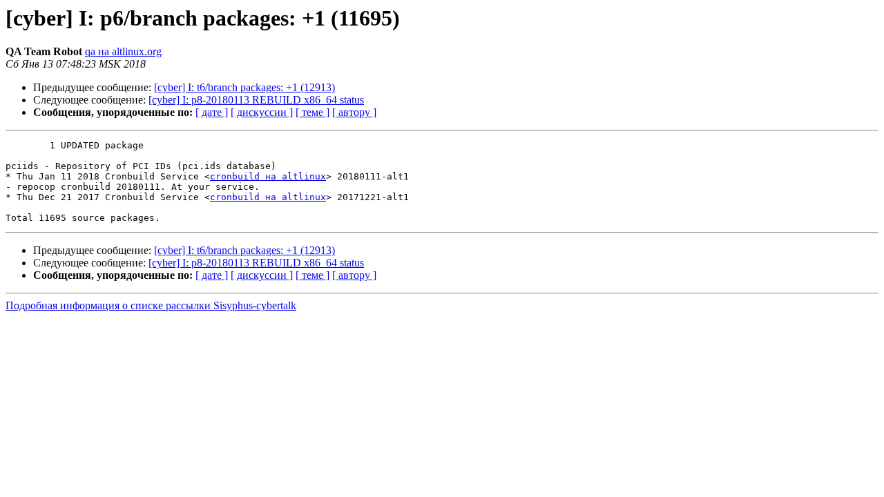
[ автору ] (354, 112)
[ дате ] (211, 112)
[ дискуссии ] (262, 112)
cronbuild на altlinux (268, 176)
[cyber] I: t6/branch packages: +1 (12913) (244, 87)
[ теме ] (312, 112)
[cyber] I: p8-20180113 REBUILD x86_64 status (256, 100)
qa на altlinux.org (123, 51)
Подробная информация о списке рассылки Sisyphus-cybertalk (151, 305)
